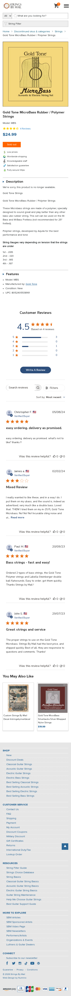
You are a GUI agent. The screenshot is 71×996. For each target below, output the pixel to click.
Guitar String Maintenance (21, 895)
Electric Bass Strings (17, 778)
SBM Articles (13, 917)
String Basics (13, 877)
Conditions (32, 970)
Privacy (20, 970)
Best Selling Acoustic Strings (22, 787)
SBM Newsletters (16, 931)
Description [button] (14, 181)
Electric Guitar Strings (18, 773)
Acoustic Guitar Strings (19, 769)
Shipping (11, 818)
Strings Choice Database (20, 872)
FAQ (8, 814)
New (8, 755)
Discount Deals (14, 760)
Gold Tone (31, 284)
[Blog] (38, 964)
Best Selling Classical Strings (22, 782)
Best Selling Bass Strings (20, 796)
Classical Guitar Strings (19, 764)
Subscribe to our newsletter (22, 958)
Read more (17, 517)
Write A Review (35, 370)
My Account (13, 827)
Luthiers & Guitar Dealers (20, 944)
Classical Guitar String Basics (22, 881)
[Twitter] (13, 964)
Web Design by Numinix (14, 978)
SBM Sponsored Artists (19, 922)
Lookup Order (14, 854)
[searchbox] (20, 388)
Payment (11, 823)
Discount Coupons (16, 832)
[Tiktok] (26, 964)
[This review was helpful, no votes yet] (54, 456)
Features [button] (12, 274)
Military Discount (15, 836)
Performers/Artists (16, 935)
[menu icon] (66, 6)
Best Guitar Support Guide (21, 904)
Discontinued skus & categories (32, 31)
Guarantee (8, 970)
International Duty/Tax (18, 850)
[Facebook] (7, 964)
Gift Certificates (14, 841)
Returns (10, 845)
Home (6, 31)
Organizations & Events (19, 940)
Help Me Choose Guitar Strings (23, 899)
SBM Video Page (15, 926)
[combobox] (50, 397)
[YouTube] (32, 964)
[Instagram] (20, 964)
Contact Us (12, 809)
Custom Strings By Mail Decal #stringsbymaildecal (16, 717)
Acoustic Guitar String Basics (22, 886)
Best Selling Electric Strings (21, 791)
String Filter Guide (16, 868)
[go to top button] (65, 846)
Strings (59, 31)
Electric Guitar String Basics (21, 890)
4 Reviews (25, 128)
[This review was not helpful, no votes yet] (61, 456)
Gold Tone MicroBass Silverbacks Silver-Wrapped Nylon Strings (52, 719)
